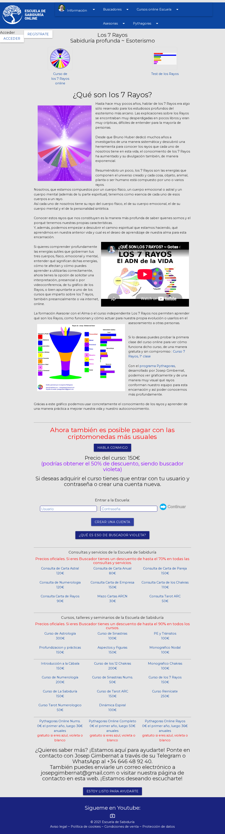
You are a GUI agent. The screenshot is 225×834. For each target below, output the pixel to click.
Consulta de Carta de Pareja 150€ (165, 570)
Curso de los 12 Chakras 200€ (112, 666)
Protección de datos (158, 827)
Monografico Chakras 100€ (165, 666)
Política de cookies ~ (87, 827)
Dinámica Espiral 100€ (112, 707)
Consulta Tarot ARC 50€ (165, 598)
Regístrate (38, 34)
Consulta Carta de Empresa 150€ (112, 584)
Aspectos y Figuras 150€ (112, 650)
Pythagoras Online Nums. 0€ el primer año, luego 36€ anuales (60, 730)
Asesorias (114, 23)
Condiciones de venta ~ (123, 827)
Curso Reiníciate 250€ (165, 693)
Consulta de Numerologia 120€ (60, 584)
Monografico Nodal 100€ (165, 650)
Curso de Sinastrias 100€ (112, 636)
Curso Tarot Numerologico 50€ (60, 707)
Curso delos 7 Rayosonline (60, 78)
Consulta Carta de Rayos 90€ (60, 598)
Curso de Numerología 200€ (60, 679)
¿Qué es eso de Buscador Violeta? (112, 535)
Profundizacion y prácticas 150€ (60, 650)
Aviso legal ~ (60, 827)
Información (80, 9)
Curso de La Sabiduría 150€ (60, 693)
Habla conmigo (112, 448)
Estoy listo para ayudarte (113, 791)
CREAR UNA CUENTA (112, 522)
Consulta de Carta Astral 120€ (60, 570)
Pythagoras (146, 23)
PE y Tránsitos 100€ (165, 636)
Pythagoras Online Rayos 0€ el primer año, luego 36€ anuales (165, 730)
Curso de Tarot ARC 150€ (112, 693)
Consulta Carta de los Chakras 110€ (165, 584)
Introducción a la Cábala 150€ (60, 666)
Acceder (12, 39)
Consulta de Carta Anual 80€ (112, 570)
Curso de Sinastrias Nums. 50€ (112, 679)
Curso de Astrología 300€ (60, 636)
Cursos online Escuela (158, 9)
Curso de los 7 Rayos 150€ (165, 679)
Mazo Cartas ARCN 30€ (112, 598)
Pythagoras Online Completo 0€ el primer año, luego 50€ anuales (112, 730)
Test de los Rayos (165, 74)
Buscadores (116, 9)
